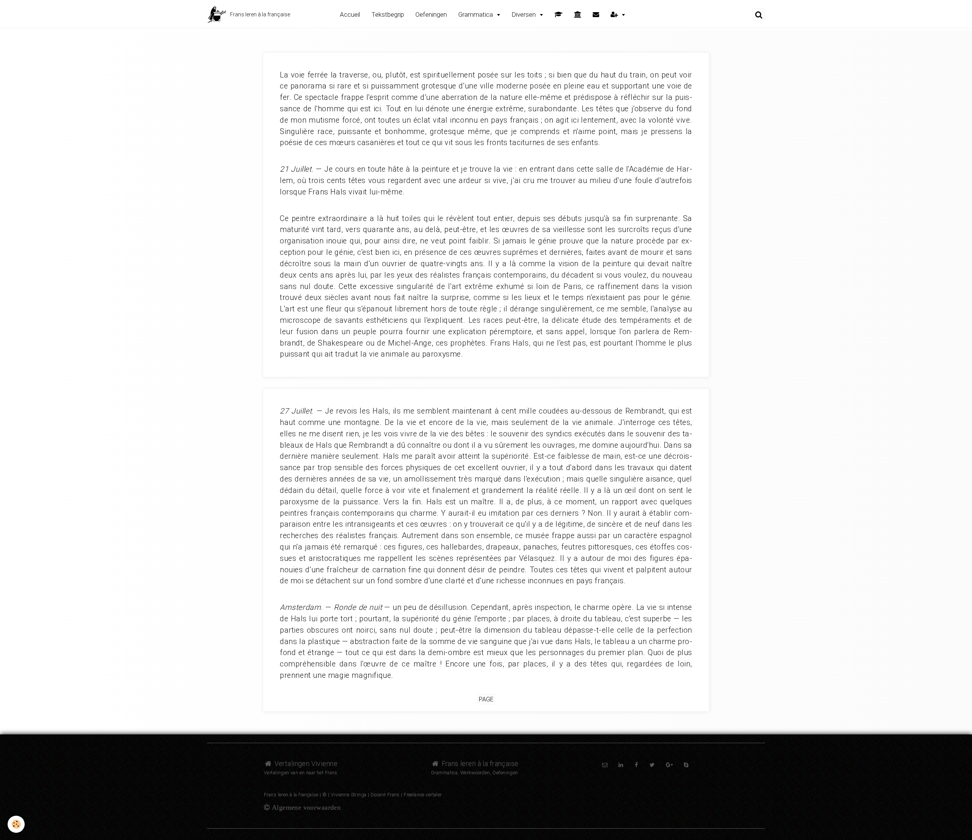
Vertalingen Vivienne (305, 763)
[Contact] (596, 14)
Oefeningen (431, 14)
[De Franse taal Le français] (577, 14)
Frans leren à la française (479, 763)
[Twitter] (652, 764)
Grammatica (476, 14)
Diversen (524, 14)
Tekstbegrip (387, 14)
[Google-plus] (669, 764)
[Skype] (686, 764)
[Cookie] (16, 824)
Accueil (350, 14)
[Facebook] (636, 764)
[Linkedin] (620, 764)
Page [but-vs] (486, 699)
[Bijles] (558, 14)
